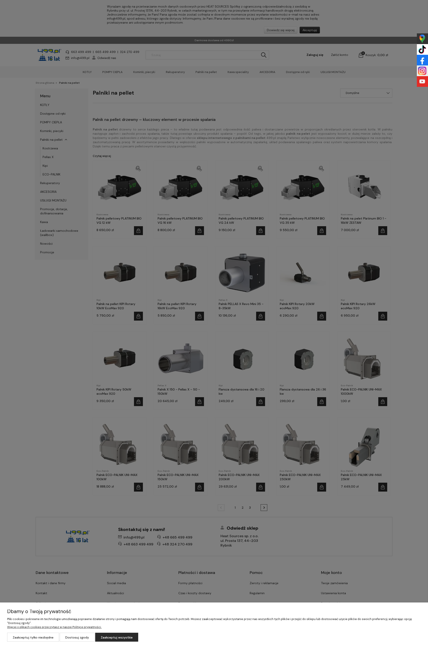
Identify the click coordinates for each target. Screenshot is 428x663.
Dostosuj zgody (77, 637)
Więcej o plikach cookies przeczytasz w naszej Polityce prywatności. (54, 627)
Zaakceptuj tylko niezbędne (33, 637)
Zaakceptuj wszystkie (117, 637)
